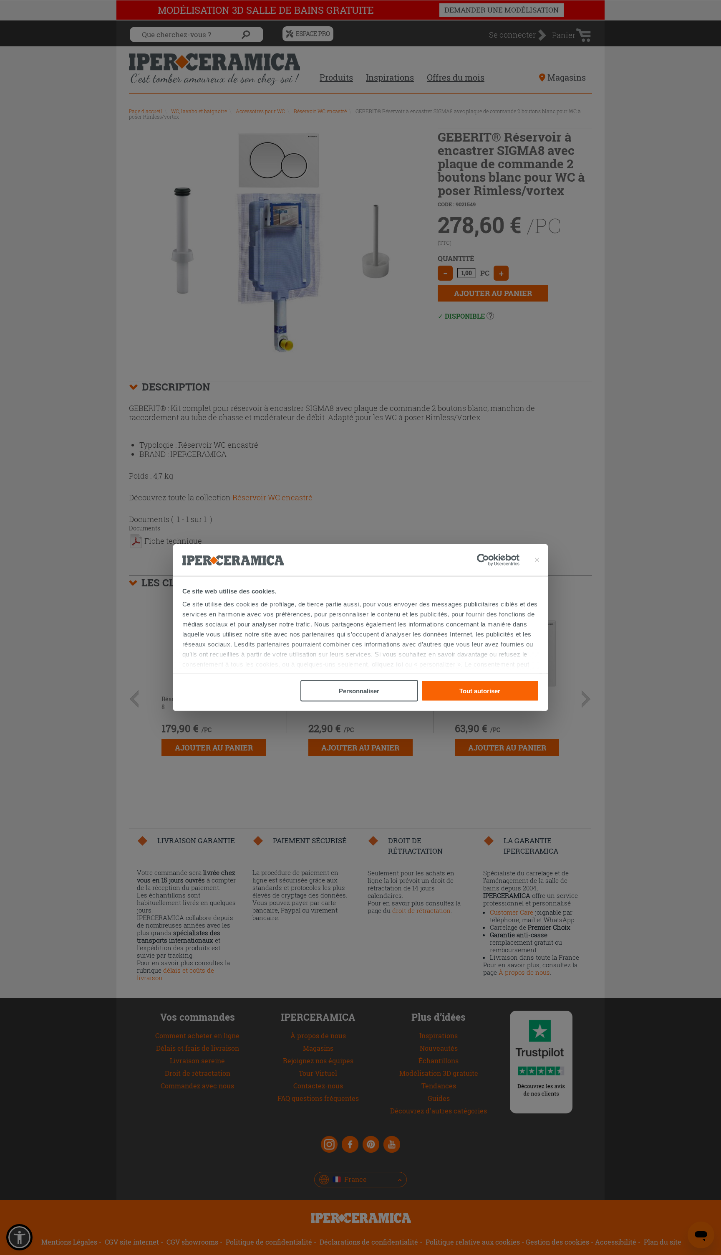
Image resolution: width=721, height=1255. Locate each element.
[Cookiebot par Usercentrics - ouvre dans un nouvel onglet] (498, 560)
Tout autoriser (479, 690)
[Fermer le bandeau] (537, 560)
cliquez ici (387, 664)
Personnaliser (359, 690)
